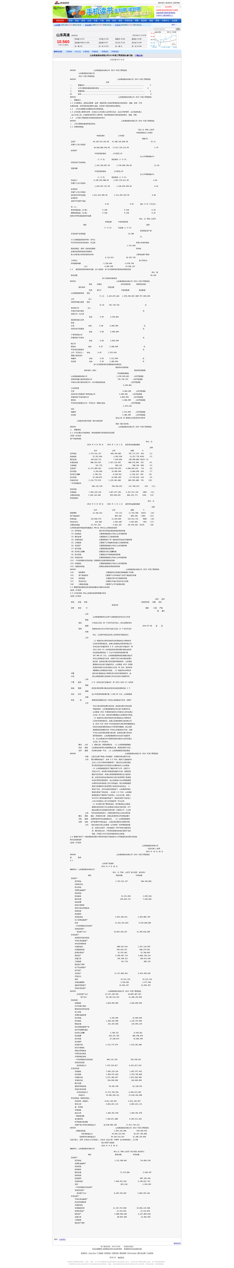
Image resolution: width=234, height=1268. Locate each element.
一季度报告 (104, 52)
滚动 (83, 21)
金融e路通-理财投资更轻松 (165, 13)
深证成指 (88, 25)
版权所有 (121, 1257)
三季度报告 (115, 52)
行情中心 (165, 21)
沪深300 (118, 25)
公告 (89, 21)
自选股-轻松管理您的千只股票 (167, 10)
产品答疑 (150, 1253)
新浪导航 (176, 3)
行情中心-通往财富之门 (164, 15)
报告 (120, 21)
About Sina (92, 1253)
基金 (77, 21)
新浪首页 (169, 3)
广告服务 (100, 1253)
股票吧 (144, 21)
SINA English (131, 1253)
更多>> (165, 25)
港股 (151, 21)
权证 (114, 21)
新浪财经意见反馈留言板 (133, 1249)
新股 (108, 21)
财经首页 (161, 3)
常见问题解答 (97, 1249)
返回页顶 (177, 1243)
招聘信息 (115, 1253)
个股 (102, 21)
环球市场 (128, 21)
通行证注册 (141, 1253)
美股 (157, 21)
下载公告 (138, 55)
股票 (71, 21)
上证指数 (57, 25)
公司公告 (77, 52)
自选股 (174, 21)
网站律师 (123, 1253)
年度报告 (86, 52)
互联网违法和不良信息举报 (112, 1249)
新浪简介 (84, 1253)
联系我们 (108, 1253)
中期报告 (95, 52)
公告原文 (62, 1239)
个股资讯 (69, 52)
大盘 (96, 21)
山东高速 (63, 35)
